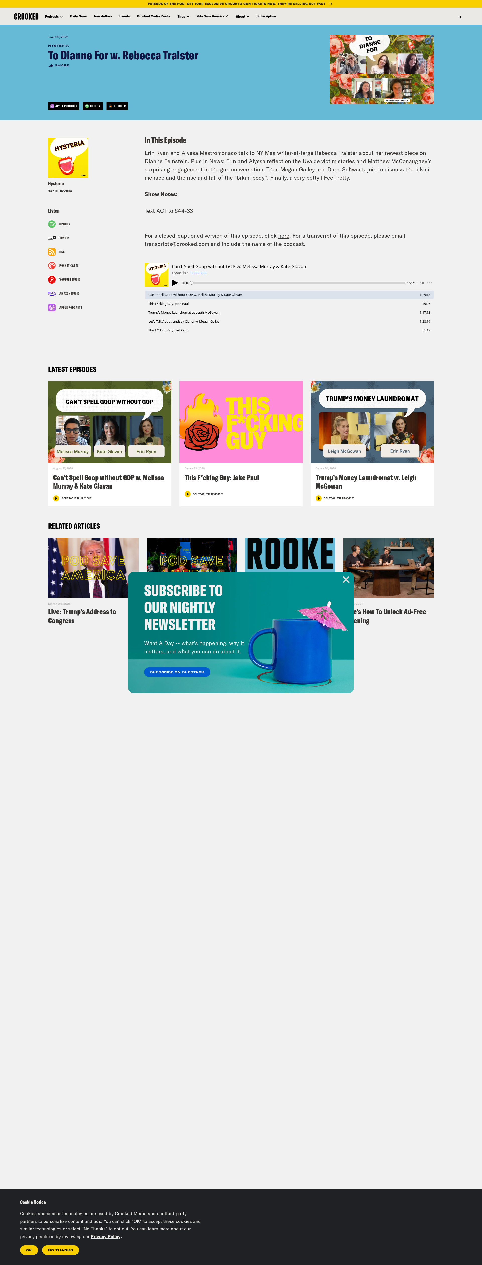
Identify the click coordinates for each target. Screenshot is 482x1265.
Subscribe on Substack (177, 672)
